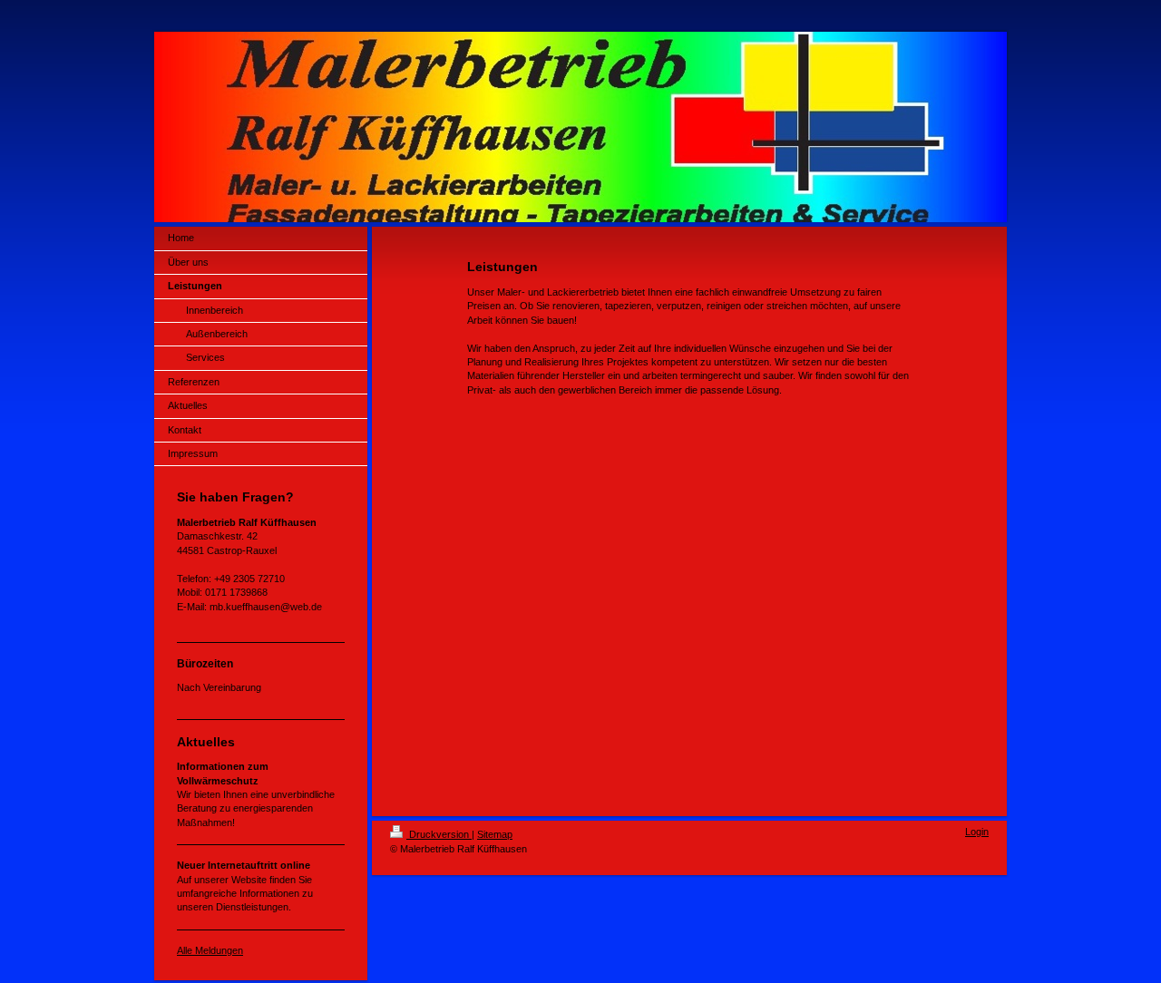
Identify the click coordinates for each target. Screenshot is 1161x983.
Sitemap (494, 834)
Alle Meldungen (210, 950)
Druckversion (439, 834)
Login (977, 831)
